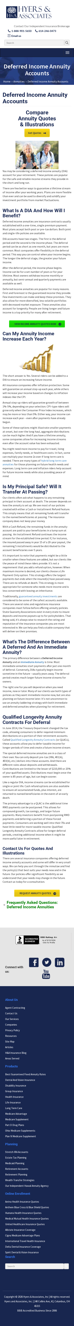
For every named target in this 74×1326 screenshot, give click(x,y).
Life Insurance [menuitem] (13, 1102)
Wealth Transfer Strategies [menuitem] (19, 1180)
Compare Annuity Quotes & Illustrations (37, 118)
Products (11, 1066)
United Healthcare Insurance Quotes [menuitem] (25, 1224)
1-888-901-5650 (21, 30)
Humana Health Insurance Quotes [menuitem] (23, 1213)
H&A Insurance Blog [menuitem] (16, 1052)
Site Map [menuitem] (9, 1041)
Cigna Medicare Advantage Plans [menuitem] (22, 1235)
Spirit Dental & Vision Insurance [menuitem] (22, 1252)
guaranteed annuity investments (38, 596)
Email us (16, 35)
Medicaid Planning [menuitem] (14, 1163)
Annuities (19, 81)
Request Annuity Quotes (35, 893)
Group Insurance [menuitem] (14, 1091)
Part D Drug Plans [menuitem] (14, 1125)
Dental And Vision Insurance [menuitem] (20, 1080)
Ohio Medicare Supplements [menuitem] (20, 1130)
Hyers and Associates (15, 1301)
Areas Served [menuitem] (12, 1058)
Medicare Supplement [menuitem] (17, 1119)
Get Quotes (34, 133)
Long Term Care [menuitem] (13, 1108)
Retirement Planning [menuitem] (16, 1174)
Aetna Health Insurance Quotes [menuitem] (22, 1201)
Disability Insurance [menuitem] (15, 1085)
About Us (11, 999)
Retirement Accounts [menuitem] (16, 1169)
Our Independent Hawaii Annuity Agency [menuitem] (27, 1186)
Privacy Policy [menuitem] (12, 1030)
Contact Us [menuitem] (11, 1013)
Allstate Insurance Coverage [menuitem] (20, 1230)
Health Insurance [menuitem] (14, 1096)
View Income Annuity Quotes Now (35, 324)
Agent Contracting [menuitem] (15, 1007)
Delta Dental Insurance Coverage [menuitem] (23, 1247)
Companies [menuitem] (11, 1024)
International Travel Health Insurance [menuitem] (25, 1241)
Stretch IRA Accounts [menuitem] (16, 1152)
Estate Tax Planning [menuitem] (16, 1157)
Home (6, 81)
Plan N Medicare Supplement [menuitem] (20, 1136)
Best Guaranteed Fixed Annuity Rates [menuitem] (25, 1074)
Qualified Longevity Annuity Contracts (32, 739)
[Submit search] (67, 43)
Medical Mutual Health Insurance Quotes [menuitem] (27, 1218)
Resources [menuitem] (11, 1036)
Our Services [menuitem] (12, 1019)
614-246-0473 (47, 30)
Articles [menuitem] (9, 1047)
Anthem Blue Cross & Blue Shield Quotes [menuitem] (27, 1207)
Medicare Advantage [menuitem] (16, 1113)
